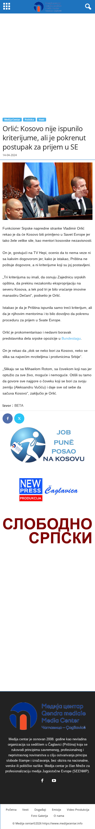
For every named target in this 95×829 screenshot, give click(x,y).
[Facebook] (8, 418)
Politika (29, 119)
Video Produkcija (78, 809)
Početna (11, 809)
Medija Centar (12, 119)
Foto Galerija (39, 816)
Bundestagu (71, 338)
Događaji (40, 809)
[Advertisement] (47, 63)
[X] (19, 418)
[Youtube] (53, 781)
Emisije (56, 809)
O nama (59, 816)
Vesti (41, 119)
